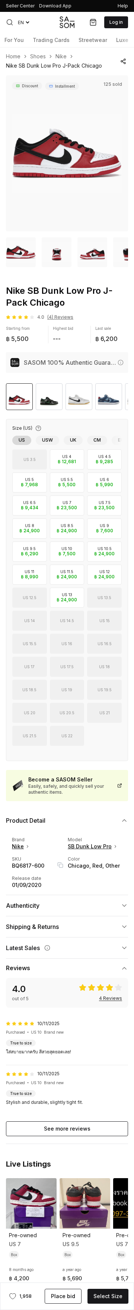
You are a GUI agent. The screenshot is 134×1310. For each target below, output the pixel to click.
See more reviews (67, 1128)
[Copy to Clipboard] (60, 865)
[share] (123, 61)
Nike (61, 56)
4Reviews (110, 998)
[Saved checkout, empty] (93, 22)
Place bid (63, 1296)
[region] (67, 153)
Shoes (38, 56)
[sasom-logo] (67, 22)
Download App (55, 6)
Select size (107, 1296)
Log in (116, 22)
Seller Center (20, 6)
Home (13, 56)
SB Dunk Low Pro (90, 846)
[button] (9, 22)
